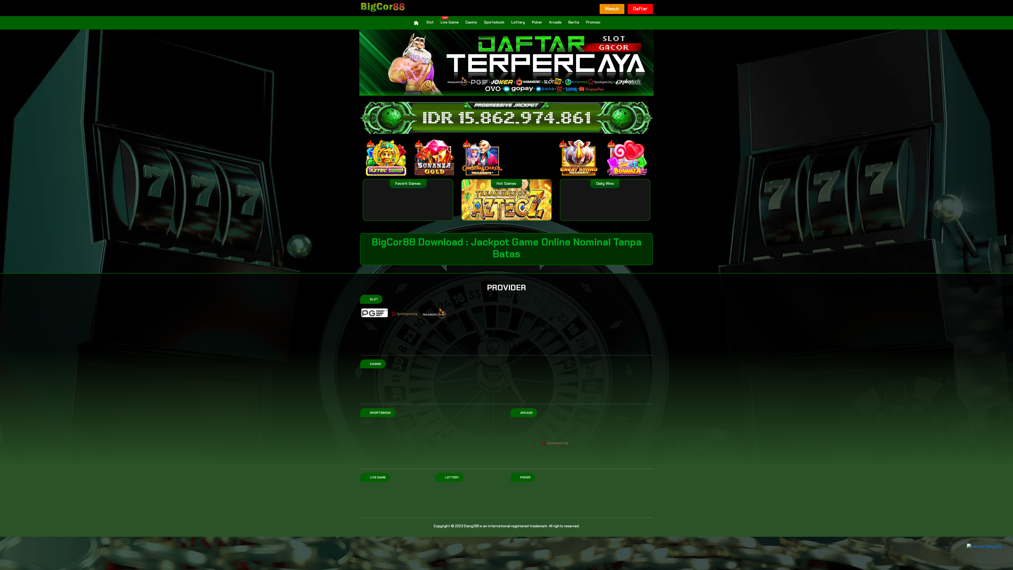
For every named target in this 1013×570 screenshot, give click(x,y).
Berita (573, 22)
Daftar (640, 9)
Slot (430, 22)
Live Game (449, 22)
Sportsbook (494, 22)
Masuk (612, 9)
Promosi (593, 22)
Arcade (555, 22)
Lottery (518, 22)
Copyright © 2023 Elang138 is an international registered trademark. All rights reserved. (507, 526)
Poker (537, 22)
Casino (471, 22)
